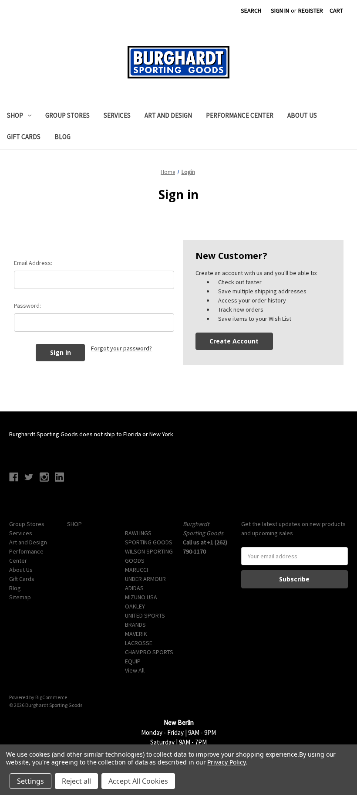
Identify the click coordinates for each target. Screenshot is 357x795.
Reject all (76, 781)
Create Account (234, 341)
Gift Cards (23, 136)
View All (135, 670)
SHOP (15, 115)
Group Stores (67, 115)
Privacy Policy (226, 762)
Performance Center (239, 115)
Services (117, 115)
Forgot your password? (121, 348)
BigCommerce (51, 697)
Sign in (280, 10)
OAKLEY (135, 606)
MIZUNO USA (141, 597)
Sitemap (20, 597)
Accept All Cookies (138, 781)
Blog (62, 136)
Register (310, 10)
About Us (302, 115)
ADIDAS (134, 588)
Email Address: (33, 263)
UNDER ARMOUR (145, 579)
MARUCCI (136, 570)
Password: (27, 305)
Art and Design (168, 115)
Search (251, 10)
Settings (30, 781)
